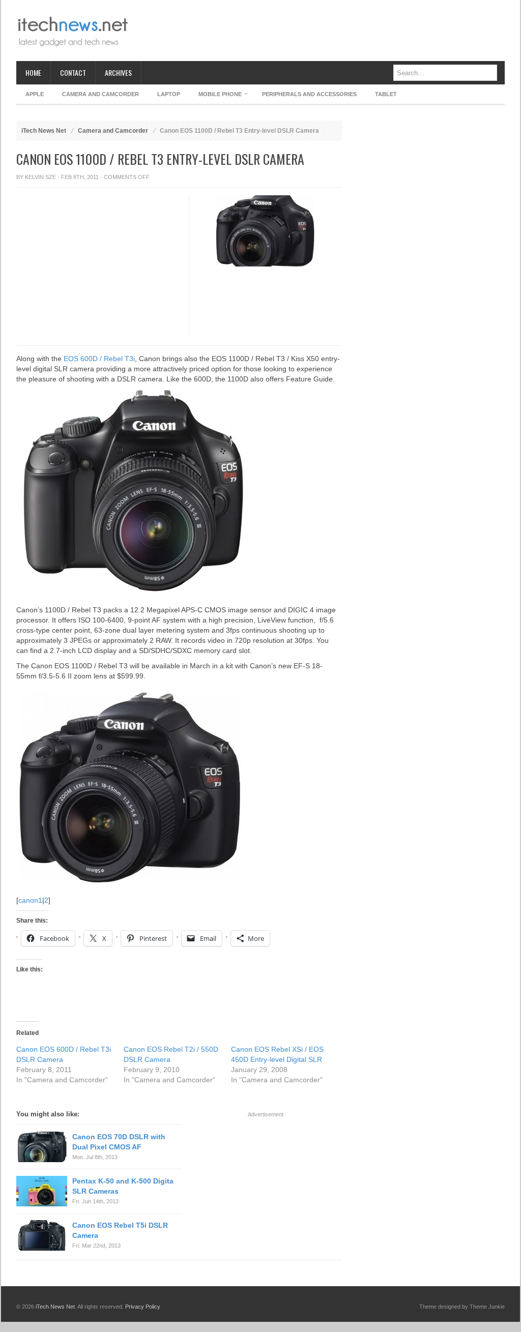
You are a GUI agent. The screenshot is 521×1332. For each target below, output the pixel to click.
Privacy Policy (142, 1307)
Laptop (168, 94)
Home (33, 72)
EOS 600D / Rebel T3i (99, 358)
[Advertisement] (319, 30)
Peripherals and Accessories (309, 94)
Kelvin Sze (40, 177)
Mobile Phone (215, 96)
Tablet (386, 94)
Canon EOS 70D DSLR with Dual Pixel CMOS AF (118, 1142)
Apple (34, 94)
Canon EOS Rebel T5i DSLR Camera (120, 1230)
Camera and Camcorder (100, 94)
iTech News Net (43, 130)
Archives (118, 72)
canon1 (30, 900)
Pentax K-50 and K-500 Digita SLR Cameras (122, 1186)
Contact (73, 72)
